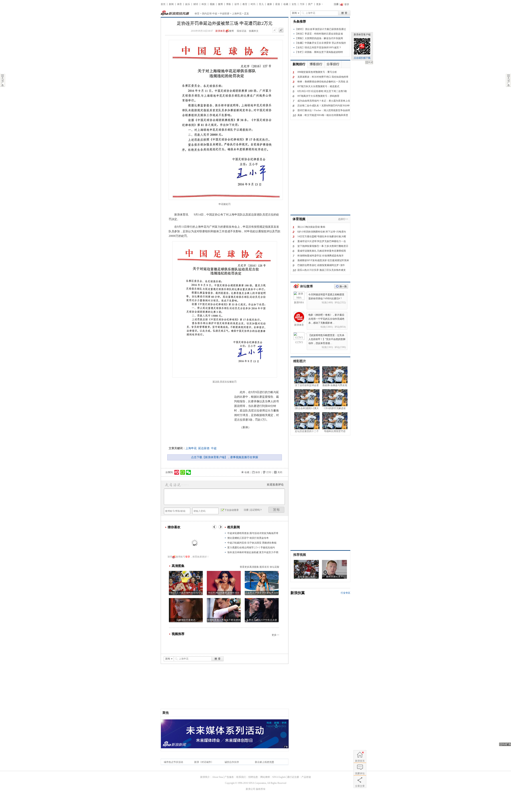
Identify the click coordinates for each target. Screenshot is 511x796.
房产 (310, 4)
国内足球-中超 (209, 13)
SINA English (279, 777)
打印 (268, 472)
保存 (257, 472)
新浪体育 (220, 31)
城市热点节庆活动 (173, 762)
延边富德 (203, 448)
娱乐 (187, 4)
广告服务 (229, 777)
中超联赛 (224, 13)
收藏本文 (253, 31)
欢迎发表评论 (275, 484)
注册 (336, 4)
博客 (228, 4)
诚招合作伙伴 (232, 762)
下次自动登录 (231, 510)
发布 (276, 509)
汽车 (302, 4)
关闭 (369, 62)
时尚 (253, 4)
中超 (214, 448)
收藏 (285, 4)
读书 (236, 4)
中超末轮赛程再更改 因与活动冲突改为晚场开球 (252, 533)
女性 (294, 4)
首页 (163, 4)
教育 (245, 4)
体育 (179, 4)
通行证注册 (293, 777)
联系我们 (241, 777)
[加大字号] (281, 30)
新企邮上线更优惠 (264, 762)
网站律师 (265, 777)
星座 (277, 4)
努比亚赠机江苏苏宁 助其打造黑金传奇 (248, 538)
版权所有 (260, 789)
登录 (187, 556)
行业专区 (345, 592)
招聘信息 (253, 777)
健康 (269, 4)
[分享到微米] (176, 472)
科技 (204, 4)
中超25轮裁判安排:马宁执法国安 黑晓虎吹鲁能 (251, 542)
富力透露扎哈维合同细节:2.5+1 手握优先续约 (251, 547)
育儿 (261, 4)
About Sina (217, 777)
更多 (318, 4)
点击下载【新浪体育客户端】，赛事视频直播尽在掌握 (224, 457)
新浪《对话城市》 (203, 762)
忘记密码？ (256, 509)
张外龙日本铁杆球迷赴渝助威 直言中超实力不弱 (252, 552)
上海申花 (237, 13)
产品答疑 (306, 777)
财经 (195, 4)
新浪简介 (205, 777)
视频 (212, 4)
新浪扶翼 (297, 593)
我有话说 (241, 31)
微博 (220, 4)
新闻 (171, 4)
